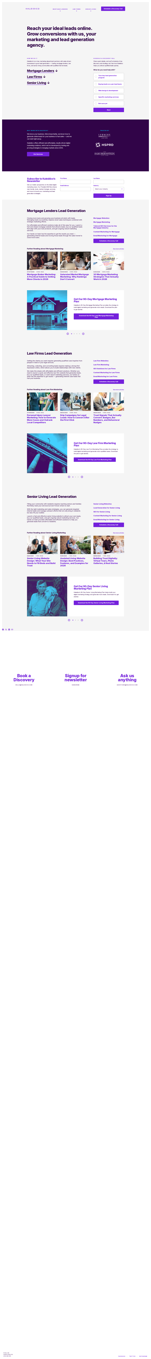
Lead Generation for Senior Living (106, 508)
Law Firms (77, 9)
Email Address (64, 185)
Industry (96, 185)
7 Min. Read (39, 556)
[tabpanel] (75, 310)
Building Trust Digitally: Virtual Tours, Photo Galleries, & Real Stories (105, 560)
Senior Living (90, 9)
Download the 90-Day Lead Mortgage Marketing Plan (96, 316)
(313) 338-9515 (7, 1356)
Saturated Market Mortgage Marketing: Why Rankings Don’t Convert (74, 276)
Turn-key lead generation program (107, 77)
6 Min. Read (40, 272)
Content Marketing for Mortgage (106, 232)
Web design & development (108, 90)
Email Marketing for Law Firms (105, 376)
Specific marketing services (108, 97)
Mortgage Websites (101, 218)
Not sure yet (102, 103)
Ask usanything (127, 677)
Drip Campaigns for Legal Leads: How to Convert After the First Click (74, 417)
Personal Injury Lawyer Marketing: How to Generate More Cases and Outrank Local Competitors (41, 419)
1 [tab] (71, 333)
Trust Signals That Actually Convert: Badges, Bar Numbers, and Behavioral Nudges (107, 419)
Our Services (38, 154)
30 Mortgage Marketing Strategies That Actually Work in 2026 (106, 276)
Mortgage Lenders (60, 9)
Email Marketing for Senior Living (106, 520)
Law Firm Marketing (101, 365)
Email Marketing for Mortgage (105, 236)
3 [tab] (76, 333)
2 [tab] (74, 333)
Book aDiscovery (24, 677)
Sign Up (108, 196)
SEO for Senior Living (101, 512)
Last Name (96, 178)
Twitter (132, 1356)
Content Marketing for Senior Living (107, 516)
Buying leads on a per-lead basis (110, 84)
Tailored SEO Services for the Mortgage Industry (105, 227)
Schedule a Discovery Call (113, 9)
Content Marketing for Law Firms (106, 372)
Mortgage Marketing (101, 222)
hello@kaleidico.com (23, 684)
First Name (63, 178)
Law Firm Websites (101, 361)
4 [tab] (79, 333)
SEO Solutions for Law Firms (104, 369)
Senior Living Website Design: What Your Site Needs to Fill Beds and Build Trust (41, 562)
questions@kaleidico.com (127, 684)
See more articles (118, 249)
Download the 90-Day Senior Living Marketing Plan (96, 603)
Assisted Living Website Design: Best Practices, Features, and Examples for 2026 (74, 562)
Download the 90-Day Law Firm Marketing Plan (95, 460)
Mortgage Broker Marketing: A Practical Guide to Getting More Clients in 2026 (41, 276)
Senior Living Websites (102, 504)
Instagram (143, 1356)
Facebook (121, 1356)
